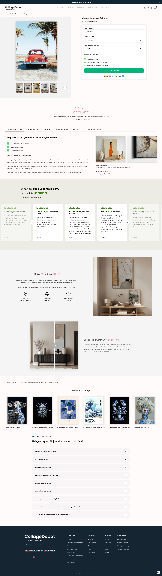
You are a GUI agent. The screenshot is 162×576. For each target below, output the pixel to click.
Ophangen (47, 129)
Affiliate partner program (124, 546)
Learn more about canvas (105, 171)
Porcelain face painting (141, 427)
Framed (107, 552)
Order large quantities (123, 549)
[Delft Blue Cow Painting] (17, 410)
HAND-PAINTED (59, 8)
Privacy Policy (71, 552)
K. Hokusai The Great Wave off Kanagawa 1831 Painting (94, 427)
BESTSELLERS (80, 8)
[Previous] (3, 410)
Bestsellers (91, 546)
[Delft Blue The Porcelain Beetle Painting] (42, 410)
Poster (106, 549)
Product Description (33, 129)
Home (7, 14)
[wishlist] (151, 8)
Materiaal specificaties (15, 129)
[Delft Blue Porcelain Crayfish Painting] (119, 410)
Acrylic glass (108, 542)
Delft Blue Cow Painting (13, 427)
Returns (75, 129)
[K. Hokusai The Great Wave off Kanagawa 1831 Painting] (93, 410)
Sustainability (71, 562)
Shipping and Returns (73, 549)
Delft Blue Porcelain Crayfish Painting (119, 427)
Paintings (71, 8)
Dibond (107, 546)
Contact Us (105, 8)
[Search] (145, 8)
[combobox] (37, 557)
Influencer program (122, 542)
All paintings (91, 539)
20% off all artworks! (81, 2)
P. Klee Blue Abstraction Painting (67, 427)
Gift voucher (91, 552)
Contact (69, 539)
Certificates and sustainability (92, 129)
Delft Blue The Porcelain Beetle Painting (42, 427)
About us (69, 559)
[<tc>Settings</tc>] (148, 8)
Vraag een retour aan (73, 546)
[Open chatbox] (158, 572)
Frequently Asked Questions (75, 542)
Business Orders (93, 8)
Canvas (107, 539)
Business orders (121, 539)
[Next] (159, 410)
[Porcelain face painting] (144, 410)
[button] (65, 87)
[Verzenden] (53, 545)
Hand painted (92, 542)
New (89, 549)
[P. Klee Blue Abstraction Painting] (68, 410)
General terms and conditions (75, 555)
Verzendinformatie (62, 129)
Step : (87, 36)
